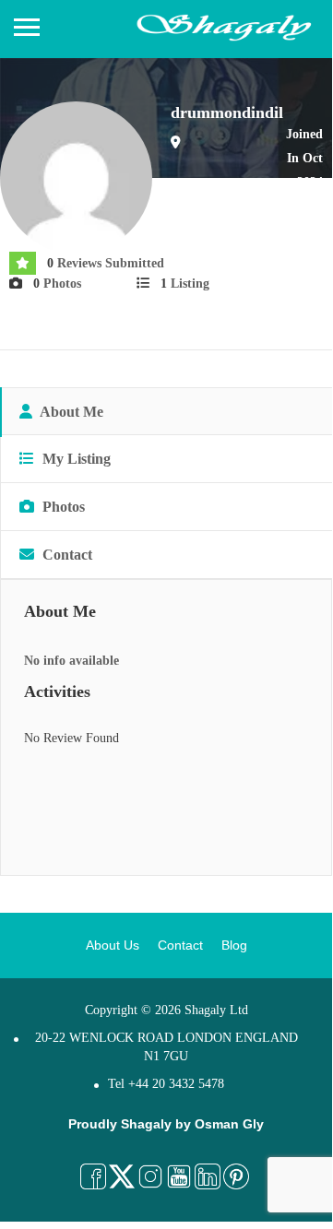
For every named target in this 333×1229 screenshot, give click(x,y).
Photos (62, 506)
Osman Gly (229, 1124)
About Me (70, 412)
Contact (65, 554)
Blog (234, 945)
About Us (112, 945)
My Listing (75, 459)
